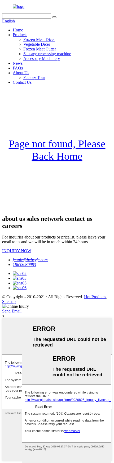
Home (18, 30)
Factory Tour (34, 77)
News (18, 63)
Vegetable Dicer (36, 44)
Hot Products (95, 296)
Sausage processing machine (47, 54)
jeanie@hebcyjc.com (30, 260)
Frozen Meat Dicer (39, 39)
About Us (21, 73)
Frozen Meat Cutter (39, 49)
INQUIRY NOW (16, 251)
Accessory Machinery (41, 58)
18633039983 (24, 264)
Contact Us (22, 82)
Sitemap (9, 301)
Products (20, 34)
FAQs (18, 68)
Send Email (11, 311)
